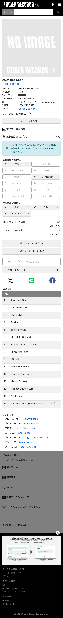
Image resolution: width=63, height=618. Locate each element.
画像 (17, 164)
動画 (17, 207)
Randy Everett (26, 442)
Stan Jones (29, 428)
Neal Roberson (11, 83)
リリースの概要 (46, 176)
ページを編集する (33, 120)
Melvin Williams (31, 423)
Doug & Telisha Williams (36, 437)
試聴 (46, 207)
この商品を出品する (15, 269)
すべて (7, 12)
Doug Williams (30, 418)
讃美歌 (31, 108)
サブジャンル (17, 213)
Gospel (22, 108)
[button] (58, 533)
